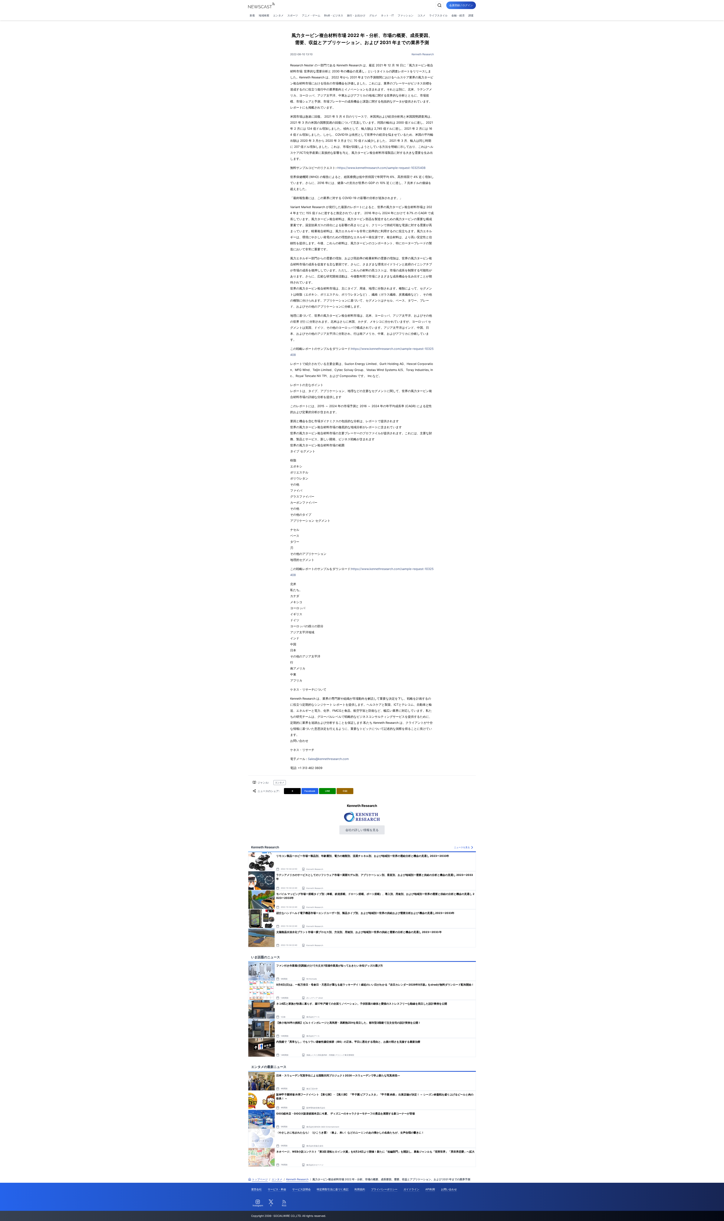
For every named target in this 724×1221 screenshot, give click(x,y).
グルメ (373, 15)
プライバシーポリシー (384, 1189)
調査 (471, 15)
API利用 (430, 1189)
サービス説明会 (301, 1189)
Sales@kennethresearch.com (328, 759)
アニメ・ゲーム (311, 15)
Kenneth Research (423, 54)
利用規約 (359, 1189)
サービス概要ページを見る (696, 1212)
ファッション (405, 15)
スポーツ (292, 15)
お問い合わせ (449, 1189)
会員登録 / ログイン (461, 5)
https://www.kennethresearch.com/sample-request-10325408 (381, 168)
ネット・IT (387, 15)
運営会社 (256, 1189)
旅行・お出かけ (356, 15)
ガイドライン (411, 1189)
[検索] (439, 5)
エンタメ (278, 15)
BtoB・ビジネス (333, 15)
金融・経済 (458, 15)
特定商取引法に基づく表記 (332, 1189)
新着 (252, 15)
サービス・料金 (277, 1189)
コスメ (421, 15)
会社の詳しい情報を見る (362, 830)
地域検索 (264, 15)
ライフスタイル (438, 15)
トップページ (260, 1179)
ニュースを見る (462, 847)
